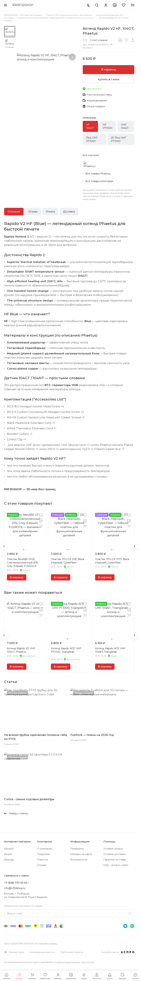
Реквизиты (77, 848)
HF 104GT (90, 126)
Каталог (9, 848)
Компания (44, 841)
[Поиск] (97, 5)
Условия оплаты (113, 848)
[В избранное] (126, 40)
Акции (8, 854)
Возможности (78, 859)
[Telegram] (125, 926)
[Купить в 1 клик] (41, 526)
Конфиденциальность (42, 952)
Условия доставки (114, 854)
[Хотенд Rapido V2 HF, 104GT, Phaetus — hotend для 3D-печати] (48, 57)
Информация (80, 841)
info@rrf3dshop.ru (14, 888)
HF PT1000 (107, 126)
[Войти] (105, 5)
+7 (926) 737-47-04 (15, 882)
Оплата (50, 211)
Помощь (109, 841)
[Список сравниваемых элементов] (114, 5)
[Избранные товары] (123, 5)
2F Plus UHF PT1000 (118, 139)
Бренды (9, 859)
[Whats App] (132, 926)
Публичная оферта (71, 952)
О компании (44, 848)
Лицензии (43, 854)
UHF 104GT (124, 126)
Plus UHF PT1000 (91, 139)
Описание (14, 211)
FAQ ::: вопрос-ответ (115, 865)
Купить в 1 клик (108, 79)
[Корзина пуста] (132, 5)
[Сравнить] (120, 40)
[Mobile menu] (5, 5)
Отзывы (33, 211)
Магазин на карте (81, 854)
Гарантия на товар (114, 859)
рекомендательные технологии (75, 962)
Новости (42, 859)
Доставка (69, 211)
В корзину (108, 69)
